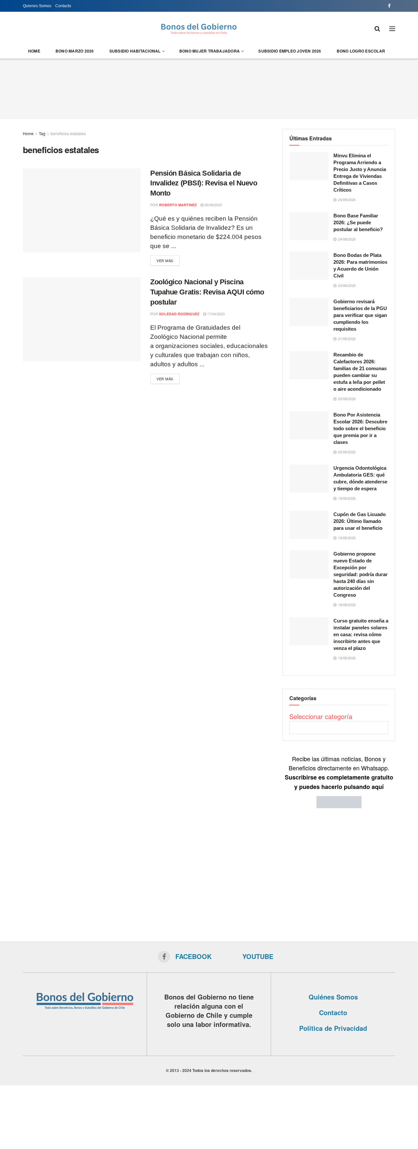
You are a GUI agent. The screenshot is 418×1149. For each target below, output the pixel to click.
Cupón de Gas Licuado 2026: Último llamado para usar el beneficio (359, 521)
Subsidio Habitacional (135, 51)
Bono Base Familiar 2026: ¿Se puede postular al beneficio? (358, 222)
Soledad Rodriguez (179, 313)
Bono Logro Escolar (361, 51)
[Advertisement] (209, 87)
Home (34, 51)
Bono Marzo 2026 (75, 51)
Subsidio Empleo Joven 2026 (289, 51)
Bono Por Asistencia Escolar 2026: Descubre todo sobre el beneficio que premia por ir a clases (360, 428)
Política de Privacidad (333, 1028)
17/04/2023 (215, 313)
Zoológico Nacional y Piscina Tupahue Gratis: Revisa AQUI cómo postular (207, 292)
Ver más (164, 260)
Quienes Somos (37, 6)
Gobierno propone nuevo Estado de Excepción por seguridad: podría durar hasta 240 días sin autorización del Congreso (360, 574)
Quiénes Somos (333, 996)
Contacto (63, 6)
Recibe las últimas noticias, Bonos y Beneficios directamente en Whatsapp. (339, 772)
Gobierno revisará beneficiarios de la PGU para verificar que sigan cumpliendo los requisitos (360, 315)
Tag (42, 133)
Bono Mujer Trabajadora (209, 51)
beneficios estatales (68, 133)
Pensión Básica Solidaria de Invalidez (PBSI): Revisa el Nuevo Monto (203, 183)
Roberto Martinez (178, 204)
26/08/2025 (212, 204)
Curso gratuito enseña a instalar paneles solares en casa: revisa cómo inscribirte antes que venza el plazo (360, 634)
